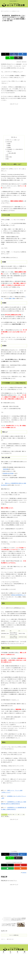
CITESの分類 (9, 141)
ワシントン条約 (21, 814)
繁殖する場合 (9, 156)
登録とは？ (9, 151)
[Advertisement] (14, 37)
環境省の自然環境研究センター (18, 595)
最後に (7, 158)
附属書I (8, 143)
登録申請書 (5, 469)
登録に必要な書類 (12, 153)
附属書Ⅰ (7, 816)
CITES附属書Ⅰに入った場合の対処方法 (14, 149)
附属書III (9, 147)
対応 (3, 816)
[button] (18, 57)
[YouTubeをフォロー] (20, 865)
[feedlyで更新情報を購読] (7, 868)
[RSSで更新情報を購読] (20, 868)
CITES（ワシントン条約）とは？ (13, 139)
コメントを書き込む (14, 935)
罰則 (7, 155)
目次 (12, 137)
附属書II (9, 145)
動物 (10, 298)
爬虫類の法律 (4, 814)
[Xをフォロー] (7, 865)
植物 (14, 298)
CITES (11, 814)
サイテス (15, 814)
